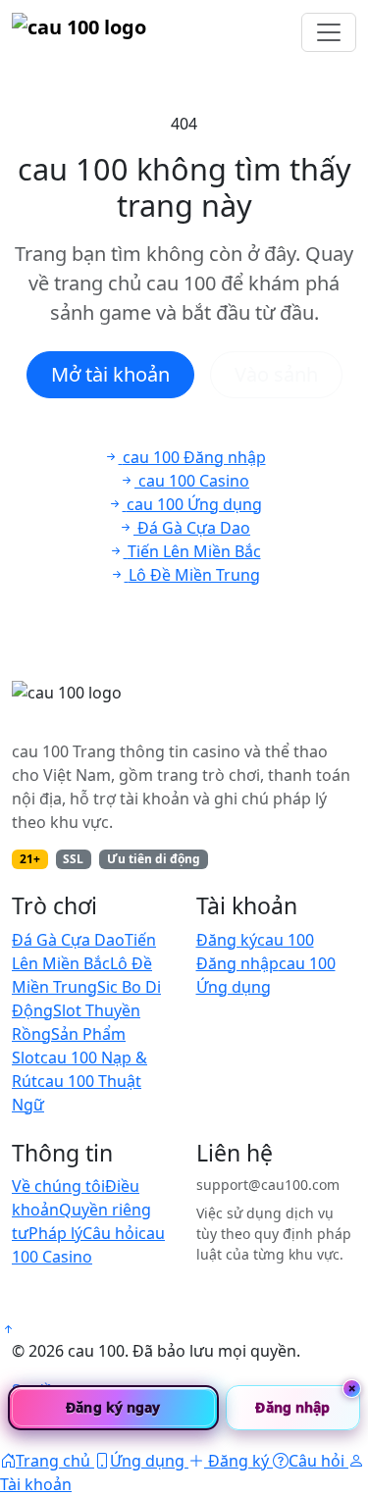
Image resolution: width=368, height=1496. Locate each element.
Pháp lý (55, 1233)
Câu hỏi (110, 1233)
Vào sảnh (276, 374)
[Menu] (328, 32)
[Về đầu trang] (8, 1329)
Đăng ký (226, 940)
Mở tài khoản (110, 374)
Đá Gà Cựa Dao (68, 940)
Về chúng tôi (58, 1186)
